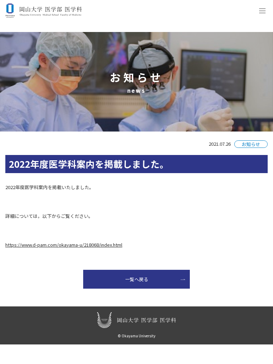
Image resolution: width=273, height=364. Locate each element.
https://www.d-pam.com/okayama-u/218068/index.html (63, 244)
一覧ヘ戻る (136, 279)
